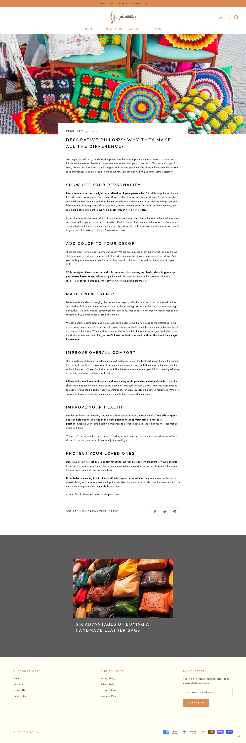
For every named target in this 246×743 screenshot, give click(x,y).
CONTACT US (111, 29)
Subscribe (196, 703)
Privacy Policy (108, 678)
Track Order (19, 696)
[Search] (228, 17)
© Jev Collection (25, 732)
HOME (89, 29)
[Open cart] (236, 17)
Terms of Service (109, 690)
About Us (18, 684)
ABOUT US (137, 29)
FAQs (157, 29)
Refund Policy (108, 684)
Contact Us (19, 690)
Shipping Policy (109, 696)
